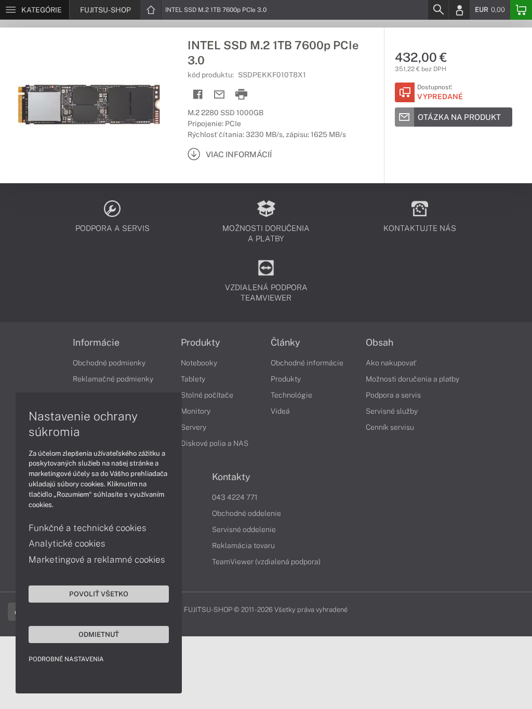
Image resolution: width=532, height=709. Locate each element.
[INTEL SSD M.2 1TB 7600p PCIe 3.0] (88, 105)
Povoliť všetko (98, 594)
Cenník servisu (390, 427)
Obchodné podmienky (109, 363)
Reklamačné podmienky (113, 379)
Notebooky (199, 363)
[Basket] (521, 10)
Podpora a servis (393, 395)
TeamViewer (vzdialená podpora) (266, 561)
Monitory (195, 411)
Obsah (379, 342)
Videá (280, 411)
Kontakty (231, 477)
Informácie (96, 342)
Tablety (193, 379)
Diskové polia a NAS (214, 443)
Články (285, 342)
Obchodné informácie (307, 363)
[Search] (438, 10)
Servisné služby (392, 411)
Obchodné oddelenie (246, 513)
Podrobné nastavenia (66, 659)
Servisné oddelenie (244, 529)
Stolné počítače (207, 395)
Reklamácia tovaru (243, 545)
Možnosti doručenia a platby (412, 379)
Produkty (200, 342)
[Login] (459, 10)
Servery (193, 427)
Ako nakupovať (391, 363)
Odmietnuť (98, 634)
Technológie (291, 395)
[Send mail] (219, 95)
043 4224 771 (235, 497)
